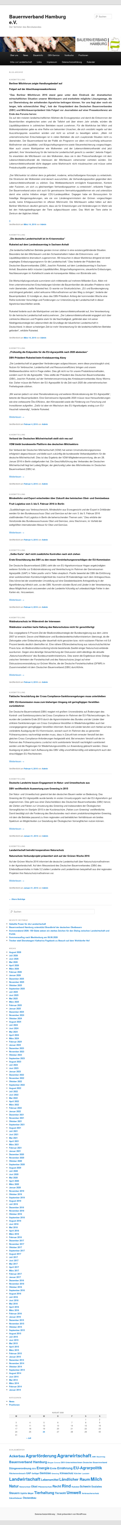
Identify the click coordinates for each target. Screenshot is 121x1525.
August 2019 (15, 1200)
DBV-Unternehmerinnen (71, 1462)
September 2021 (17, 1124)
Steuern (14, 1493)
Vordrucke (69, 55)
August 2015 (15, 1333)
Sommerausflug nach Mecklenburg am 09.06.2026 (33, 937)
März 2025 (14, 1001)
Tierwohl (60, 1493)
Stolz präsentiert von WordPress (71, 1514)
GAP (28, 1473)
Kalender (91, 61)
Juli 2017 (13, 1257)
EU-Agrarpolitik (87, 1468)
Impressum (52, 61)
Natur (14, 1486)
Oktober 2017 (15, 1247)
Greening (55, 1473)
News (25, 55)
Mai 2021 (13, 1137)
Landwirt (85, 1473)
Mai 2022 (13, 1097)
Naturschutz (24, 1486)
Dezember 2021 (16, 1114)
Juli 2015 (13, 1336)
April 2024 (14, 1035)
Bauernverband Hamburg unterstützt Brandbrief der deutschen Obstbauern (45, 927)
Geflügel (35, 1473)
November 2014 (16, 1363)
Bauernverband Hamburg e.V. (37, 19)
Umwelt (73, 1492)
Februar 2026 (15, 971)
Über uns (14, 55)
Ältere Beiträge (17, 899)
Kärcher (77, 1473)
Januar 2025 (15, 1008)
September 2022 (17, 1084)
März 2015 (14, 1350)
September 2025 (17, 988)
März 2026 (14, 968)
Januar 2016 (15, 1316)
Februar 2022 (15, 1107)
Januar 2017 (15, 1277)
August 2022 (15, 1088)
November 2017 (16, 1243)
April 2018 (14, 1230)
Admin (43, 224)
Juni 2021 (13, 1134)
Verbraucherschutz (90, 1493)
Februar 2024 (15, 1041)
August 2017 (15, 1253)
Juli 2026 (13, 955)
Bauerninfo (38, 55)
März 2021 (14, 1144)
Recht (56, 1486)
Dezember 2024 (16, 1011)
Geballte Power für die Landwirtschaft (27, 923)
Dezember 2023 (16, 1048)
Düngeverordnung (20, 1468)
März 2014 (14, 1383)
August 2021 (15, 1127)
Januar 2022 (15, 1111)
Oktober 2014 (15, 1366)
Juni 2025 (13, 995)
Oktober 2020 (15, 1160)
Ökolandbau (29, 1498)
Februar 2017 (15, 1273)
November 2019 (16, 1190)
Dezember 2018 (16, 1207)
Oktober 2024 (15, 1018)
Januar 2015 (15, 1356)
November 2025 (16, 981)
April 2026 (14, 965)
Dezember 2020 (16, 1154)
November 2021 (16, 1117)
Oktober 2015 (15, 1326)
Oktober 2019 (15, 1194)
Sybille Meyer (27, 1493)
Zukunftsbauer (15, 1498)
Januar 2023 (15, 1071)
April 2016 (14, 1306)
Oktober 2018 (15, 1213)
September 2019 (17, 1197)
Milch (96, 1479)
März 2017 (14, 1270)
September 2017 (17, 1250)
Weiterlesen (16, 416)
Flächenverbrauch (17, 1473)
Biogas (50, 1462)
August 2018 (15, 1220)
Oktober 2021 (15, 1121)
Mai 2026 (13, 962)
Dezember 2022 (16, 1074)
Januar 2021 (15, 1151)
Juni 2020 (13, 1174)
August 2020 (15, 1167)
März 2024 (14, 1038)
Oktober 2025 (15, 985)
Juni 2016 (13, 1300)
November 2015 (16, 1323)
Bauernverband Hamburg (28, 1462)
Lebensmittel (50, 1479)
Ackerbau (17, 1455)
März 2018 (14, 1233)
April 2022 (14, 1101)
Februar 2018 (15, 1237)
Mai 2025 (13, 998)
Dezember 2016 (16, 1280)
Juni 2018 (13, 1224)
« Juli (28, 1438)
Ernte (53, 1468)
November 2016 (16, 1283)
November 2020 (16, 1157)
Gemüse (45, 1473)
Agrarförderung (41, 1456)
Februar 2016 (15, 1313)
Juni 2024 (13, 1028)
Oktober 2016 (15, 1286)
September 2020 (17, 1164)
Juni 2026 (13, 958)
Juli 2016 (13, 1297)
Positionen (83, 55)
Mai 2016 (13, 1303)
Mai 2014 (13, 1379)
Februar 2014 (15, 1386)
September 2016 (17, 1290)
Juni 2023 (13, 1068)
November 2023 (16, 1051)
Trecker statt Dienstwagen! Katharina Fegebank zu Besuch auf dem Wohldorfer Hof (49, 940)
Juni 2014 (13, 1376)
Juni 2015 (13, 1340)
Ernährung (65, 1468)
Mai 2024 (13, 1031)
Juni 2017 (13, 1260)
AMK (94, 1456)
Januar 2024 (15, 1044)
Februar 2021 (15, 1147)
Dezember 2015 (16, 1320)
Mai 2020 (13, 1177)
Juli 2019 (13, 1204)
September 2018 (17, 1217)
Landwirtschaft (24, 1479)
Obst (34, 1486)
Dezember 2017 (16, 1240)
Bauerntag (101, 1456)
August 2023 (15, 1061)
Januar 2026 (15, 975)
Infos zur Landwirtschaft (21, 61)
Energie (43, 1467)
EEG (34, 1468)
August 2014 (15, 1373)
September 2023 (17, 1058)
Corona (57, 1462)
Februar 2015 (15, 1353)
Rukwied (75, 1486)
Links (39, 61)
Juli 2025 (13, 991)
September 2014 (17, 1369)
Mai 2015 (13, 1343)
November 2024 (16, 1015)
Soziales (96, 1486)
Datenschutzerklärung (72, 61)
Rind (66, 1486)
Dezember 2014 (16, 1359)
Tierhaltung (44, 1492)
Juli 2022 (13, 1091)
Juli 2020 (13, 1170)
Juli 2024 (13, 1024)
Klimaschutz (66, 1473)
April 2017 (14, 1267)
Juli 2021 (13, 1131)
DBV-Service (53, 55)
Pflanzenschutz (45, 1486)
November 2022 (16, 1078)
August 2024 (15, 1021)
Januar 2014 (15, 1389)
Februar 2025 (15, 1005)
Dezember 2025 (16, 978)
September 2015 (17, 1330)
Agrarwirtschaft (74, 1455)
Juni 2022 (13, 1094)
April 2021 (14, 1141)
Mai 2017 (13, 1263)
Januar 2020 (15, 1187)
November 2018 (16, 1210)
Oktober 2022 (15, 1081)
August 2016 (15, 1293)
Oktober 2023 (15, 1054)
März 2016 (14, 1310)
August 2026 (15, 952)
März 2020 (14, 1184)
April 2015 (14, 1346)
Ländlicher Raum (74, 1479)
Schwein (85, 1486)
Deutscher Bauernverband (95, 1462)
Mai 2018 (13, 1227)
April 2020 (14, 1180)
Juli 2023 (13, 1064)
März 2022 (14, 1104)
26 (44, 1431)
